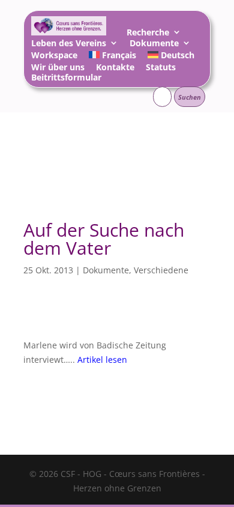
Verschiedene (161, 270)
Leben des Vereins (68, 45)
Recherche (148, 34)
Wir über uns (58, 69)
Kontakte (115, 69)
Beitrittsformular (66, 79)
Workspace (54, 57)
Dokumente (154, 45)
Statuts (161, 69)
